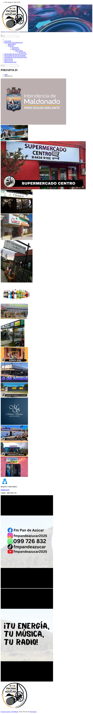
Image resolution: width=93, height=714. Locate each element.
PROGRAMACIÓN (10, 62)
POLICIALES (8, 59)
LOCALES (7, 41)
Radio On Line (8, 60)
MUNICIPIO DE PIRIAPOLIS (13, 42)
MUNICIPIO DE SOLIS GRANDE (15, 55)
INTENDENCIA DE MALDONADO (15, 57)
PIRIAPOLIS (16, 49)
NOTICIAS (15, 47)
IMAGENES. (19, 51)
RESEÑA (11, 46)
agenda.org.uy (5, 490)
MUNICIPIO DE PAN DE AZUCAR (15, 54)
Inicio (6, 74)
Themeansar (33, 711)
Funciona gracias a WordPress (9, 711)
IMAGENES (12, 44)
